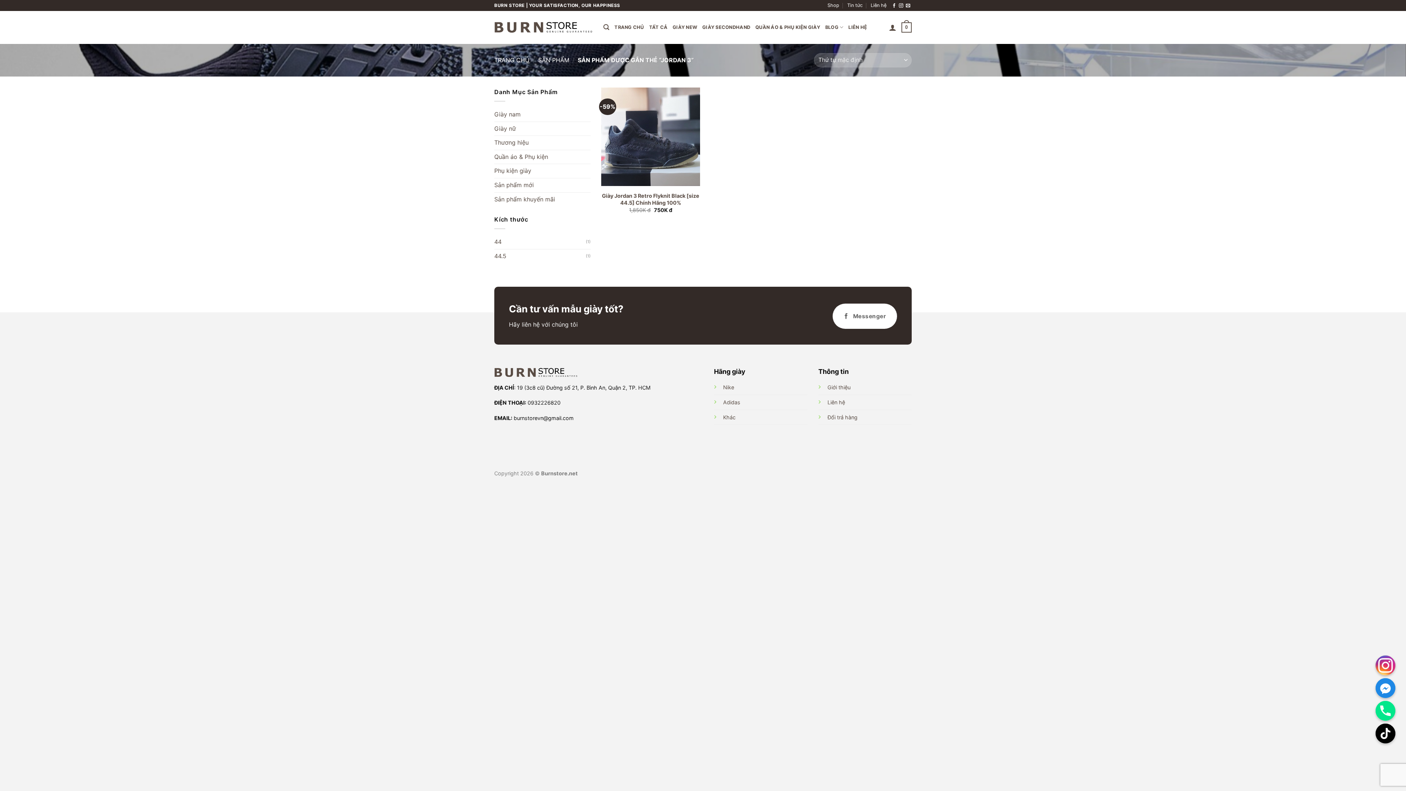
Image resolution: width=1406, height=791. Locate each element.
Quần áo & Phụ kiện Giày (787, 27)
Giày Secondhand (726, 27)
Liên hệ (878, 5)
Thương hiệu (511, 142)
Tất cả (658, 27)
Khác (729, 417)
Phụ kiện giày (512, 170)
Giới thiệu (839, 387)
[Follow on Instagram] (901, 5)
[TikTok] (1385, 733)
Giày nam (507, 114)
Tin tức (855, 5)
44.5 (500, 256)
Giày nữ (505, 128)
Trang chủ (629, 27)
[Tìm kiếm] (606, 27)
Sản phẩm (553, 60)
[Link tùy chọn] (1385, 665)
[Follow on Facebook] (894, 5)
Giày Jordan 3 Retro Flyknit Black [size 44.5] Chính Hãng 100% (650, 199)
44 (498, 241)
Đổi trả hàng (842, 417)
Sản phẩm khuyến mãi (524, 199)
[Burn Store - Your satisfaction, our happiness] (543, 27)
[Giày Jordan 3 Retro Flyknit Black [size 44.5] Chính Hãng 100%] (650, 137)
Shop (833, 5)
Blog (831, 27)
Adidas (731, 402)
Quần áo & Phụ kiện (521, 156)
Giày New (685, 27)
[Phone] (1385, 711)
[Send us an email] (908, 5)
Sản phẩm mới (514, 185)
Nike (728, 387)
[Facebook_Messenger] (1385, 688)
